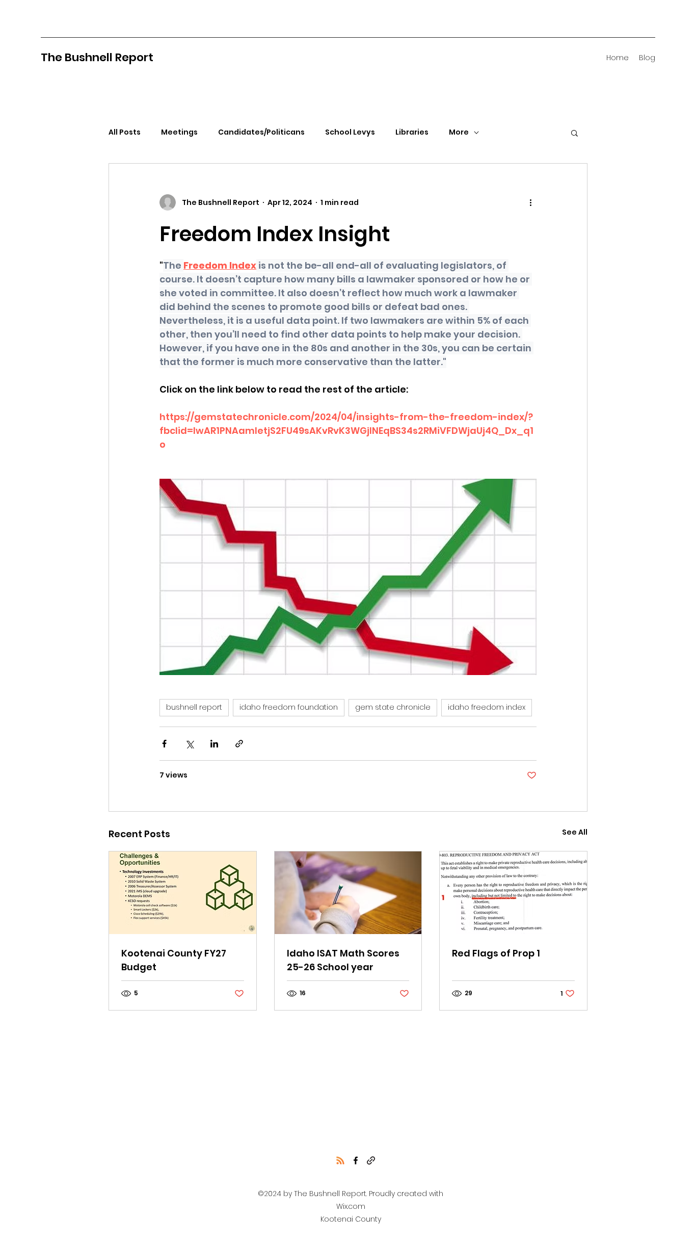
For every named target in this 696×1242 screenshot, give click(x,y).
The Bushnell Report (97, 57)
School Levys (350, 132)
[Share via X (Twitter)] (189, 743)
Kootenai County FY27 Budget (173, 960)
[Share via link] (239, 743)
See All (574, 832)
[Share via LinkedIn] (214, 743)
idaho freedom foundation (288, 707)
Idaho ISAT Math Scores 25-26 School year (343, 960)
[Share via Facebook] (164, 743)
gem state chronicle (393, 707)
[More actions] (530, 202)
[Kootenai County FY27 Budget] (182, 892)
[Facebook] (356, 1160)
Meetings (179, 132)
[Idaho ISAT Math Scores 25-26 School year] (348, 892)
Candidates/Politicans (261, 132)
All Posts (125, 132)
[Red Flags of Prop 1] (513, 892)
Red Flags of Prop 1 (496, 953)
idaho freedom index (486, 707)
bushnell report (194, 707)
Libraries (412, 132)
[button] (574, 132)
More (459, 132)
